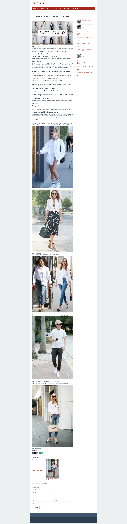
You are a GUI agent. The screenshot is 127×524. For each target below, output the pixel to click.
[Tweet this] (35, 453)
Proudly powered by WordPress (60, 520)
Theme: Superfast (69, 520)
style (46, 483)
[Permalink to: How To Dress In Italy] (66, 463)
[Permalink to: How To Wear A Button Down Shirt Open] (52, 468)
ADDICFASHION (38, 3)
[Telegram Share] (40, 453)
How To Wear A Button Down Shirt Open (52, 479)
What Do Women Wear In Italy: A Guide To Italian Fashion (38, 469)
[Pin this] (37, 453)
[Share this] (33, 453)
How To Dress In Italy (64, 469)
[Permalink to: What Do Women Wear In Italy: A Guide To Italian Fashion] (38, 463)
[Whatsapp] (42, 453)
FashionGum (38, 483)
